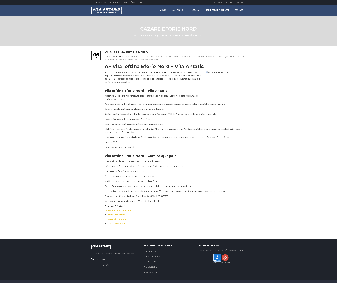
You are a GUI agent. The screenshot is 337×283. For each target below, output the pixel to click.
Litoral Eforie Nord (116, 223)
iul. (96, 56)
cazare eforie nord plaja (183, 56)
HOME (208, 2)
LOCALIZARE (196, 10)
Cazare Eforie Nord (130, 56)
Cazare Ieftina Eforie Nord (204, 56)
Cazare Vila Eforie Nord (118, 219)
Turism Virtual (217, 262)
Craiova (147, 272)
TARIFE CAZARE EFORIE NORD (224, 2)
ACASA (163, 10)
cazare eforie (149, 56)
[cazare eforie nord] (225, 257)
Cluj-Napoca (149, 256)
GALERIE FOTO (177, 10)
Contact (240, 2)
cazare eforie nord (163, 56)
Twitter (227, 262)
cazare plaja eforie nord (227, 56)
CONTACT (239, 10)
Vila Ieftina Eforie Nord (148, 59)
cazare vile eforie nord (128, 59)
